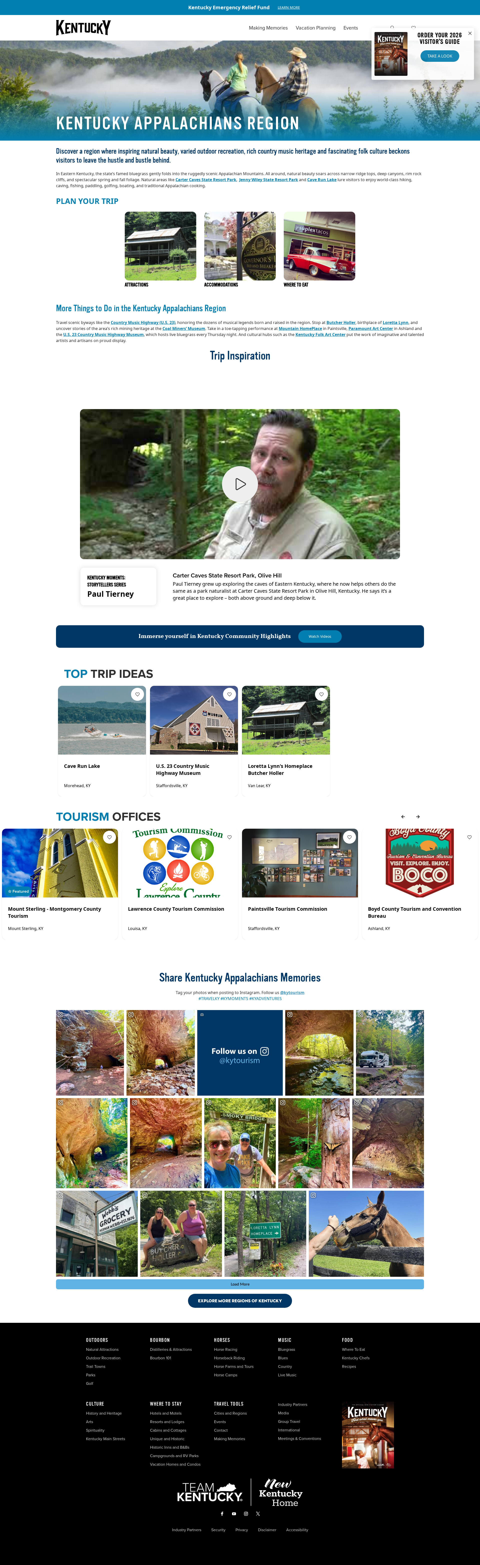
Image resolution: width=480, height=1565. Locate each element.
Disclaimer (267, 1530)
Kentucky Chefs (356, 1358)
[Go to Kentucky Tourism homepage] (83, 28)
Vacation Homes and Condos (175, 1464)
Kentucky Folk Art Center (321, 334)
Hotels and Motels (166, 1413)
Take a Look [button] (440, 56)
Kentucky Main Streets (105, 1439)
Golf (89, 1383)
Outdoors (97, 1340)
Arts (89, 1422)
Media (283, 1413)
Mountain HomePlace (300, 328)
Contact (221, 1430)
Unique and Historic (167, 1439)
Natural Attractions (102, 1349)
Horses (222, 1340)
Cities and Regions (230, 1413)
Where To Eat (353, 1349)
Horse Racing (225, 1349)
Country (285, 1366)
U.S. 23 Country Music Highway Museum (103, 334)
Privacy (242, 1530)
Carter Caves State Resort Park (206, 179)
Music (285, 1340)
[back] (403, 817)
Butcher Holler (341, 322)
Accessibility (297, 1530)
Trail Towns (95, 1366)
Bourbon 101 (160, 1358)
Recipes (349, 1366)
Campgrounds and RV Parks (174, 1456)
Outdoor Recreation (103, 1358)
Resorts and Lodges (167, 1422)
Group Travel (289, 1421)
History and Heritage (104, 1413)
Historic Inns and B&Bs (169, 1447)
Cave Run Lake (321, 179)
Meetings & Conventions (299, 1438)
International (289, 1430)
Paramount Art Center (370, 328)
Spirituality (96, 1430)
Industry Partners (292, 1404)
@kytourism (292, 992)
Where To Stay (166, 1404)
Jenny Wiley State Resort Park (268, 179)
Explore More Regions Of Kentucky (240, 1300)
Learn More (289, 7)
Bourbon (160, 1340)
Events (351, 28)
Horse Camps (225, 1375)
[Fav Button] (137, 694)
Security (218, 1530)
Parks (90, 1375)
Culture (95, 1404)
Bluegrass (286, 1349)
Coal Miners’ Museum (183, 328)
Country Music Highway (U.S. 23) (143, 322)
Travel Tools (229, 1404)
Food (347, 1340)
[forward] (418, 817)
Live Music (287, 1375)
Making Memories (268, 27)
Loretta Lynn (395, 322)
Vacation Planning (316, 28)
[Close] (470, 34)
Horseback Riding (229, 1358)
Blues (283, 1358)
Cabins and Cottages (168, 1430)
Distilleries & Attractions (171, 1349)
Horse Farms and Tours (234, 1366)
